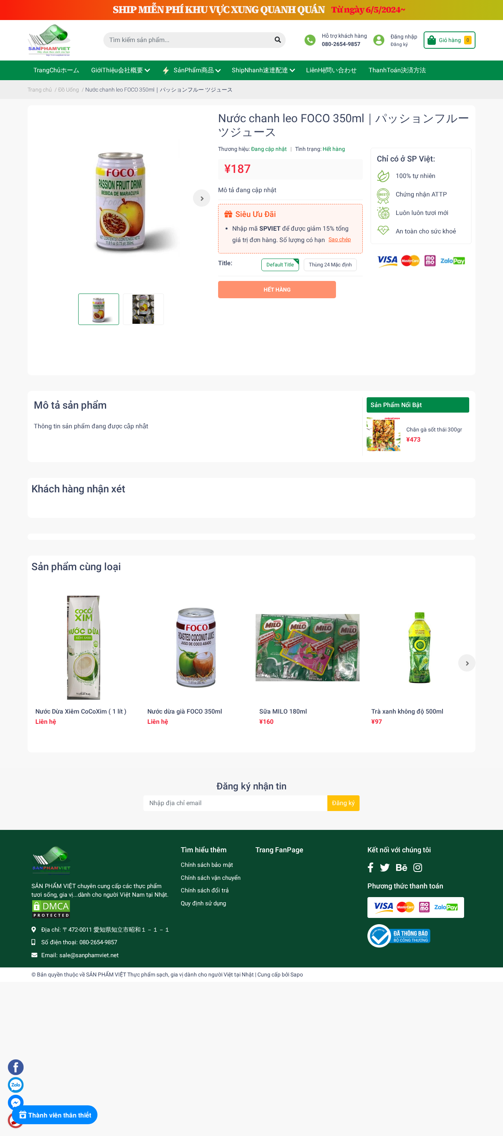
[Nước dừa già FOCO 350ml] (195, 648)
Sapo (296, 974)
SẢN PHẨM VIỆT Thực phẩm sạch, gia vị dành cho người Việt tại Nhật (170, 974)
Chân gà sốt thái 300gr (434, 429)
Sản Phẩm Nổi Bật (396, 405)
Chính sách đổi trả (205, 890)
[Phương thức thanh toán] (421, 261)
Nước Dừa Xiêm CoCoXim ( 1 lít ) (81, 711)
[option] (120, 197)
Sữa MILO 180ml (283, 711)
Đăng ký (399, 44)
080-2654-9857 (341, 44)
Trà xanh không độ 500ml (407, 711)
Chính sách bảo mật (207, 864)
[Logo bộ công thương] (398, 935)
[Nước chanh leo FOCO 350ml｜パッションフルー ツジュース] (120, 197)
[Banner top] (251, 9)
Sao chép (340, 239)
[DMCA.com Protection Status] (51, 908)
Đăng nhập (404, 36)
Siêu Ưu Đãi (255, 214)
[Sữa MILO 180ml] (307, 648)
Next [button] (201, 198)
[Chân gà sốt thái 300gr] (383, 434)
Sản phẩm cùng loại (76, 567)
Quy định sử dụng (203, 903)
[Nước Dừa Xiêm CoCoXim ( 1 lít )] (83, 648)
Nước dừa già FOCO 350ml (184, 711)
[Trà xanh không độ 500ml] (419, 648)
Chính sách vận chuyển (210, 877)
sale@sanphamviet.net (89, 955)
